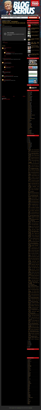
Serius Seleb (29, 105)
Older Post (24, 96)
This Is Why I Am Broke (30, 397)
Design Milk (29, 373)
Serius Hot (29, 104)
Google (28, 128)
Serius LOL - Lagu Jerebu (31, 191)
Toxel (28, 398)
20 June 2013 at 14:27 (8, 47)
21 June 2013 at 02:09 (11, 66)
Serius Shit (29, 103)
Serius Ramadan (29, 127)
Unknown (7, 66)
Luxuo (28, 391)
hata (4, 71)
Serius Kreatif (29, 94)
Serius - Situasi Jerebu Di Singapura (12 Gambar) (33, 215)
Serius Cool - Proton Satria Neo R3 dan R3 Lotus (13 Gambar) (35, 31)
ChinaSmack (29, 368)
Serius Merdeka (29, 126)
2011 (28, 347)
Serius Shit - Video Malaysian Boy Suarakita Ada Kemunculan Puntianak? (35, 39)
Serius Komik (29, 110)
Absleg (5, 47)
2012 (28, 346)
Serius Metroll (29, 120)
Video (28, 119)
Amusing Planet (29, 359)
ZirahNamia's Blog (8, 54)
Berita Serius (29, 109)
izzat (4, 62)
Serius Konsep (29, 96)
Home (3, 17)
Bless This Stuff (29, 366)
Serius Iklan (29, 112)
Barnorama (29, 364)
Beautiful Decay (29, 365)
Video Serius (6, 42)
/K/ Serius (29, 121)
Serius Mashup (29, 111)
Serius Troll (29, 125)
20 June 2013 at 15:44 (8, 62)
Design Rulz (29, 374)
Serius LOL (29, 93)
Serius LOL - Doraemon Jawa (31, 220)
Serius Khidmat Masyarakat (31, 118)
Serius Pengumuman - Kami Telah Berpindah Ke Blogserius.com (35, 24)
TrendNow (29, 399)
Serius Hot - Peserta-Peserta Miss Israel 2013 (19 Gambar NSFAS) (35, 47)
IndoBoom (29, 388)
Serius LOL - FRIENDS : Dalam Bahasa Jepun (33, 301)
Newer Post (3, 96)
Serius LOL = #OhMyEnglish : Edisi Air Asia (32, 336)
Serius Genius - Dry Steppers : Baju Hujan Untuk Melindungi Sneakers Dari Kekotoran (35, 54)
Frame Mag (29, 381)
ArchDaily (29, 360)
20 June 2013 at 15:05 (8, 58)
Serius (28, 95)
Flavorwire (29, 380)
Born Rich (29, 367)
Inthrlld (28, 389)
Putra (4, 79)
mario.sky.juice (6, 75)
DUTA (4, 58)
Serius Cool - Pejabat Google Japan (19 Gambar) (33, 219)
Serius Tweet (29, 117)
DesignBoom (29, 375)
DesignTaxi (29, 376)
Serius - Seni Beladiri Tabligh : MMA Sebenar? (33, 281)
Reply (4, 49)
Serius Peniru (29, 113)
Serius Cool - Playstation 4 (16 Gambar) (32, 285)
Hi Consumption (29, 383)
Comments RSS (15, 17)
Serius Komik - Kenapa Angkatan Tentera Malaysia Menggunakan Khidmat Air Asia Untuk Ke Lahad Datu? (35, 43)
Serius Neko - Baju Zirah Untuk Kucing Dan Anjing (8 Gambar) (35, 35)
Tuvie (28, 400)
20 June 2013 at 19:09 (7, 71)
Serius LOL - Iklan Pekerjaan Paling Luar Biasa (33, 195)
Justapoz (29, 390)
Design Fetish (29, 372)
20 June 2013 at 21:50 (10, 75)
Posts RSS (8, 17)
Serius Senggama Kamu (30, 133)
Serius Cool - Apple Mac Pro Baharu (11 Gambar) (33, 297)
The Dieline (29, 396)
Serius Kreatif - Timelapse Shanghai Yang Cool (33, 323)
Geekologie (29, 382)
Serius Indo (29, 102)
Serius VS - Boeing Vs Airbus (31, 284)
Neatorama (29, 392)
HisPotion (29, 384)
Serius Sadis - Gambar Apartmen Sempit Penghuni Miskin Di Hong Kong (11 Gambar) (35, 28)
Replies (6, 65)
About (21, 17)
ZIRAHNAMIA (7, 52)
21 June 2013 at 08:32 (8, 79)
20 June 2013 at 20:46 (12, 52)
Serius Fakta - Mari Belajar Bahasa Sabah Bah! (33, 45)
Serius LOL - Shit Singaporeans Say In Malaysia (33, 168)
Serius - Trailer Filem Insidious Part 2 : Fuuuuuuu (33, 330)
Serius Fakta (29, 97)
